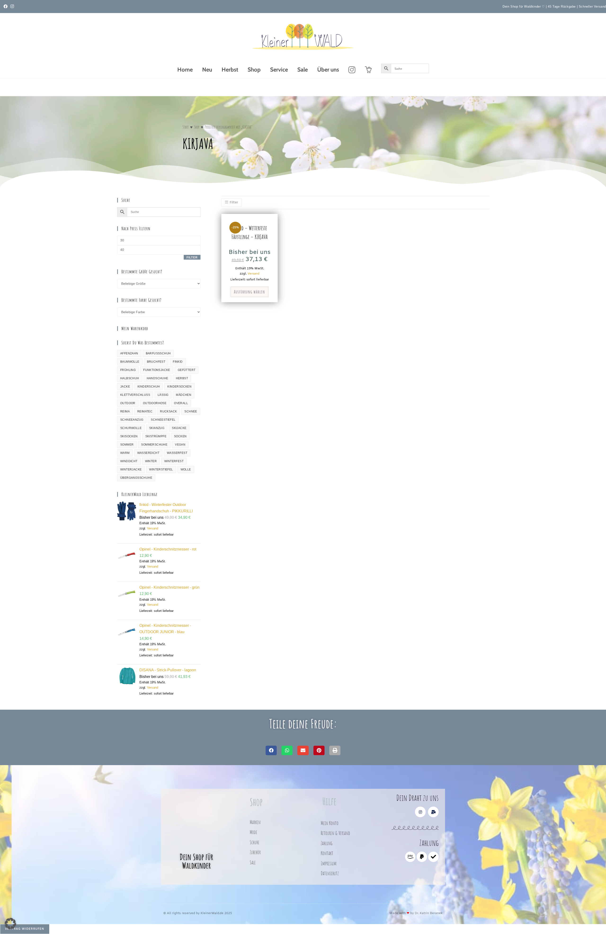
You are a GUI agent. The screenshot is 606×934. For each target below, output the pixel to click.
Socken (180, 436)
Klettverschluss (135, 395)
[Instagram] (420, 812)
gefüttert (187, 370)
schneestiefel (163, 419)
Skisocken (129, 436)
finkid (178, 361)
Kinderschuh (149, 386)
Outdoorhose (154, 403)
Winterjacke (131, 469)
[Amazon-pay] (410, 857)
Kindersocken (179, 386)
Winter (151, 461)
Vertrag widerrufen (25, 929)
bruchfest (156, 361)
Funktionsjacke (156, 370)
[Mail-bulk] (433, 812)
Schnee (190, 411)
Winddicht (129, 461)
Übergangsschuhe (136, 477)
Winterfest (173, 461)
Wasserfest (177, 453)
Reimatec (144, 411)
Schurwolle (131, 428)
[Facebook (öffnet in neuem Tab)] (6, 6)
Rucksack (168, 411)
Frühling (128, 370)
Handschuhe (157, 378)
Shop (196, 127)
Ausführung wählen (249, 292)
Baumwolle (129, 361)
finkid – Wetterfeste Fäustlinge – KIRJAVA (250, 232)
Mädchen (183, 395)
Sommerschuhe (154, 444)
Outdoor (127, 403)
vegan (180, 444)
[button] (271, 750)
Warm (125, 453)
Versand (152, 528)
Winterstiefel (161, 469)
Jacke (125, 386)
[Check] (433, 857)
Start (186, 127)
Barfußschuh (158, 353)
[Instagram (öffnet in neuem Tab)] (12, 6)
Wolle (186, 469)
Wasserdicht (148, 453)
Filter (192, 257)
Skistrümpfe (155, 436)
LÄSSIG (163, 395)
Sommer (127, 444)
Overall (181, 403)
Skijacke (179, 428)
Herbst (182, 378)
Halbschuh (129, 378)
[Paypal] (422, 857)
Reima (125, 411)
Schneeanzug (131, 419)
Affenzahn (129, 353)
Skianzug (156, 428)
